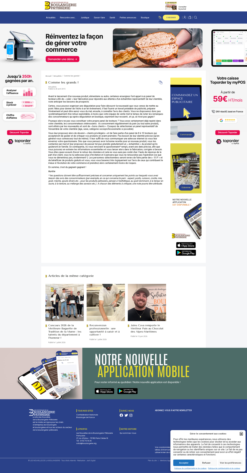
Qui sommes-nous (128, 433)
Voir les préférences (230, 463)
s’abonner (171, 17)
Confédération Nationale (87, 415)
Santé (112, 17)
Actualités (50, 17)
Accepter (184, 463)
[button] (241, 433)
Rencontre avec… (68, 17)
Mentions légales (166, 461)
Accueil (48, 76)
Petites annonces (128, 17)
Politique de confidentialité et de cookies (190, 468)
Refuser (206, 463)
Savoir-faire (99, 17)
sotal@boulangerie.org (86, 443)
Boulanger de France (85, 417)
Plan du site (152, 461)
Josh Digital (91, 461)
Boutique (145, 17)
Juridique (85, 17)
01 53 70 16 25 (86, 441)
